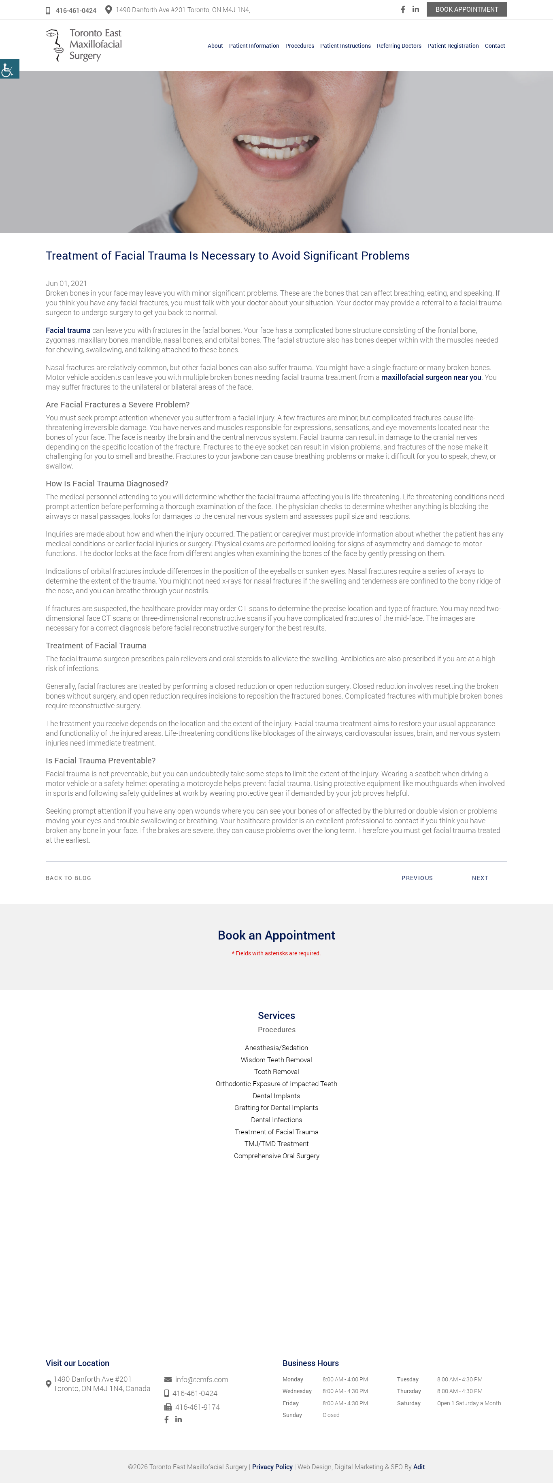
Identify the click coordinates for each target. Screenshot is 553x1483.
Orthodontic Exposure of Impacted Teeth (276, 1083)
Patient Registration (453, 45)
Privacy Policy (272, 1466)
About (215, 45)
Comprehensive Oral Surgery (276, 1155)
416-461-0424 (76, 10)
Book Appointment (467, 9)
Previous (417, 878)
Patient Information (254, 45)
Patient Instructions (345, 45)
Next (480, 878)
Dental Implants (276, 1095)
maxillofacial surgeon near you (431, 377)
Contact (495, 45)
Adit (419, 1466)
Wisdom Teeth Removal (276, 1059)
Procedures (299, 45)
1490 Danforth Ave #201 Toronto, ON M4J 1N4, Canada (102, 1383)
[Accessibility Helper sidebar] (9, 69)
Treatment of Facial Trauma (277, 1131)
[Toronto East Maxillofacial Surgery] (83, 45)
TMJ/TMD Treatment (277, 1143)
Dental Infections (276, 1119)
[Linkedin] (416, 9)
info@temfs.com (201, 1379)
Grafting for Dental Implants (276, 1107)
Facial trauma (68, 330)
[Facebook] (403, 9)
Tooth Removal (276, 1071)
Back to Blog (69, 878)
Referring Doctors (399, 45)
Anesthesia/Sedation (276, 1047)
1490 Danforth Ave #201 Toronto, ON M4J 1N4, (183, 9)
